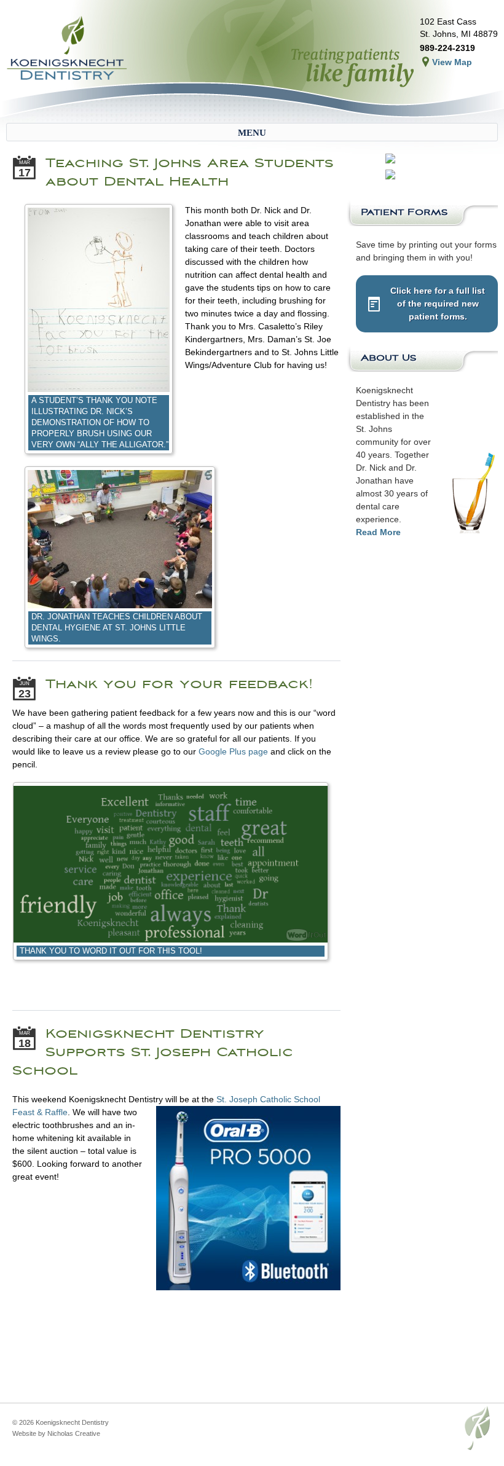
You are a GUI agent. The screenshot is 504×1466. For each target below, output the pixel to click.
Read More (378, 532)
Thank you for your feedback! (179, 684)
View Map (452, 62)
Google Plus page (233, 751)
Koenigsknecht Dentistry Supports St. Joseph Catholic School (152, 1051)
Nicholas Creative (73, 1433)
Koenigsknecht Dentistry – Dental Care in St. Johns (67, 49)
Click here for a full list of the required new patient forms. (437, 303)
